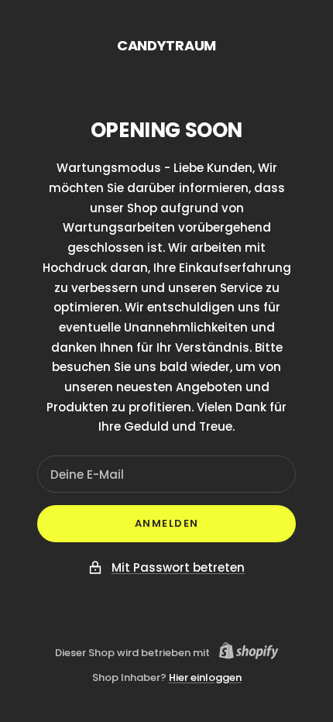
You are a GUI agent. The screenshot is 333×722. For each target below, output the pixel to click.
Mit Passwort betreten (178, 567)
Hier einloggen (205, 677)
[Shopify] (244, 653)
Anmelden (167, 523)
